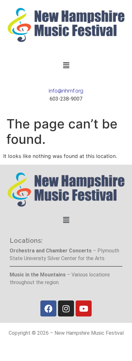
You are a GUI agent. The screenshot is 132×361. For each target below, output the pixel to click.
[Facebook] (48, 308)
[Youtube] (84, 308)
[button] (66, 65)
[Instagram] (66, 308)
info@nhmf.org (66, 91)
